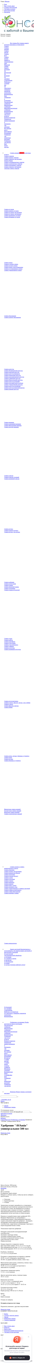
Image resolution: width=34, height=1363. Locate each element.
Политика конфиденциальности (13, 1330)
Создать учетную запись (11, 1315)
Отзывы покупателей (10, 7)
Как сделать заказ (9, 6)
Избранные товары (10, 1107)
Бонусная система (9, 10)
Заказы (6, 1105)
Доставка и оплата (9, 9)
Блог (5, 4)
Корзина (3, 1118)
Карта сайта (7, 1329)
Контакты (7, 12)
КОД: (2, 1134)
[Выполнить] (31, 1112)
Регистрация (8, 1113)
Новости (6, 1327)
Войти (3, 1113)
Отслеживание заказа (7, 1112)
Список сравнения (9, 1320)
